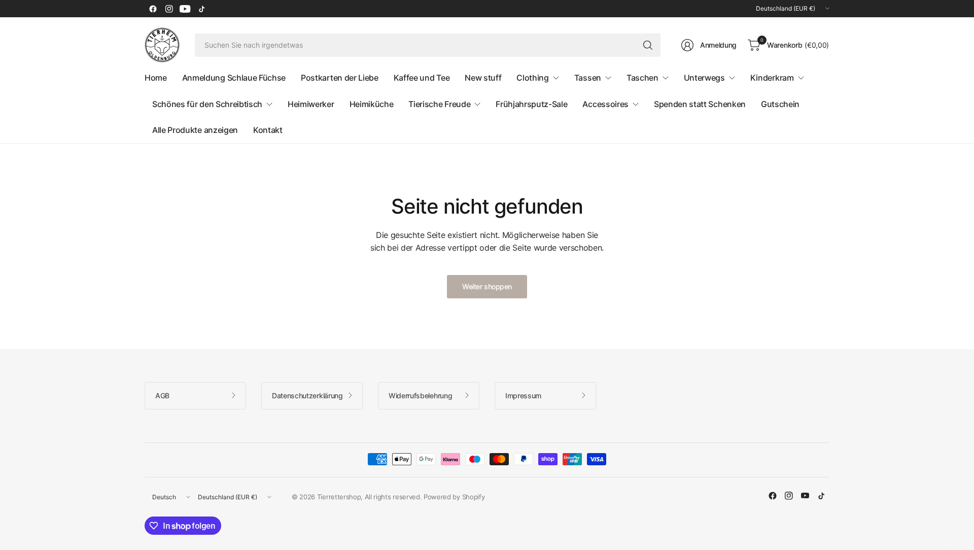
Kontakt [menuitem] (268, 130)
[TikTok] (201, 9)
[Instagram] (169, 9)
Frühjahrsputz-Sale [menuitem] (531, 104)
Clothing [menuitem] (532, 78)
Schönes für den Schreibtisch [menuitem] (207, 104)
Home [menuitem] (156, 78)
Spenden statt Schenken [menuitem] (700, 104)
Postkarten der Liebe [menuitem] (339, 78)
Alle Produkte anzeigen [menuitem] (195, 130)
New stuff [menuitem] (483, 78)
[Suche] (647, 45)
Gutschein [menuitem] (780, 104)
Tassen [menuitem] (587, 78)
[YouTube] (185, 9)
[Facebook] (153, 9)
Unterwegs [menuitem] (704, 78)
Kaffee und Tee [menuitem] (422, 78)
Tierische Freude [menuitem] (439, 104)
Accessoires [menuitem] (605, 104)
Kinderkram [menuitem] (772, 78)
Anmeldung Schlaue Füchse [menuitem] (234, 78)
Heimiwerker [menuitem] (311, 104)
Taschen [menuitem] (642, 78)
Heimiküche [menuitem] (372, 104)
